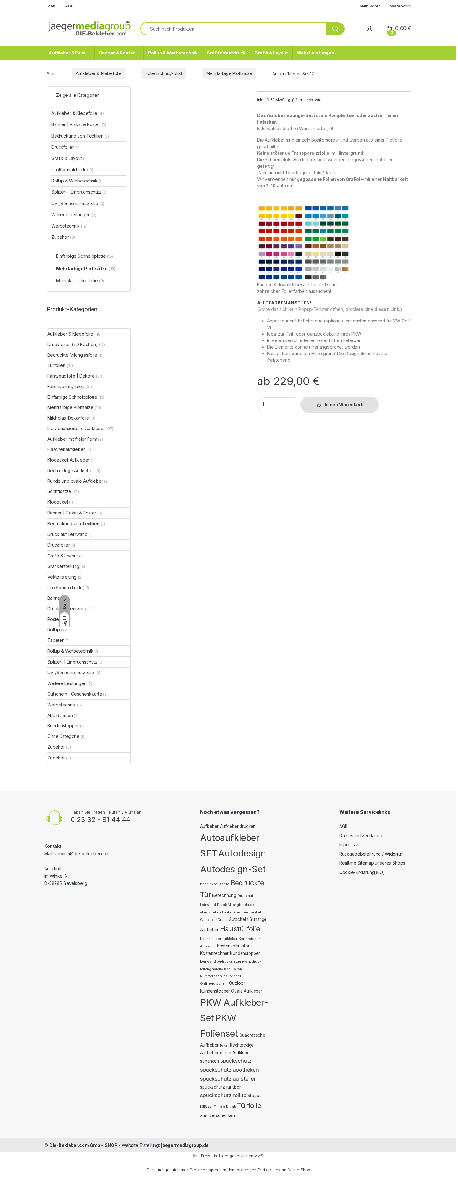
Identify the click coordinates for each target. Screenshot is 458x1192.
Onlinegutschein (214, 984)
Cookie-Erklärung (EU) (362, 872)
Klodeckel (57, 501)
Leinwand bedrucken (217, 962)
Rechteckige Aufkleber (70, 470)
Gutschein (238, 919)
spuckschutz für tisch (221, 1087)
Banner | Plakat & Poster (78, 124)
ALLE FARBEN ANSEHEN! (284, 302)
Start (51, 5)
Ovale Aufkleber (246, 990)
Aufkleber (209, 826)
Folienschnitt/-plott (164, 73)
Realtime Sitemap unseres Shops (372, 863)
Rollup (53, 629)
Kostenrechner (214, 953)
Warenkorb (400, 5)
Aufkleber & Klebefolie (99, 73)
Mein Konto (370, 5)
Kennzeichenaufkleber (218, 939)
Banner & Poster (117, 52)
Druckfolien (66, 147)
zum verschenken (217, 1115)
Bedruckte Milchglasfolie (72, 355)
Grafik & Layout (271, 52)
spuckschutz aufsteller (228, 1079)
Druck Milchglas (230, 905)
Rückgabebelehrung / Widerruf (371, 853)
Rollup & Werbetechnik (173, 52)
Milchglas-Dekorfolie (80, 280)
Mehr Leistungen (315, 52)
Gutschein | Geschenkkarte (74, 694)
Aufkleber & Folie (67, 52)
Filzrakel (226, 912)
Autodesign (242, 853)
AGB (69, 5)
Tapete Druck (225, 1107)
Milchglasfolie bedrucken (221, 969)
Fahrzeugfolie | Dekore (71, 375)
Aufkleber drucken (238, 826)
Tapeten (55, 640)
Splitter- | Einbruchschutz (79, 192)
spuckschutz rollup (223, 1095)
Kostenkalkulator (233, 945)
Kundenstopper (63, 725)
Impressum (350, 844)
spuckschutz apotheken (229, 1070)
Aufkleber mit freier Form (72, 439)
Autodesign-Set (233, 869)
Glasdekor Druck (213, 920)
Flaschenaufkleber (66, 449)
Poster (53, 619)
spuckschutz (235, 1061)
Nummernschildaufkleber (220, 976)
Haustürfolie (240, 929)
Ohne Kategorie (63, 736)
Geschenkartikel (247, 912)
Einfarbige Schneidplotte (84, 256)
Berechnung (224, 895)
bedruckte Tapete (214, 884)
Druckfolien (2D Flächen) (72, 344)
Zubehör (63, 237)
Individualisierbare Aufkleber (76, 428)
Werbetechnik (69, 225)
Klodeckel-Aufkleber (68, 459)
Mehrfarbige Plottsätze (229, 73)
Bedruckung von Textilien (80, 135)
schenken (209, 1060)
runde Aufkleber (235, 1052)
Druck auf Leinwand (67, 534)
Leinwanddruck (248, 962)
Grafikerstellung (63, 566)
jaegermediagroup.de (184, 1145)
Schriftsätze (59, 491)
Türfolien (56, 365)
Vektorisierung (62, 577)
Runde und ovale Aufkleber (75, 481)
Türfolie (249, 1105)
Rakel (224, 1046)
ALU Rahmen (60, 715)
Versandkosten (310, 99)
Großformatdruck (226, 52)
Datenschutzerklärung (361, 835)
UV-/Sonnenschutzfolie (77, 203)
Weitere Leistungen (73, 214)
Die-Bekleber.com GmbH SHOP (83, 1145)
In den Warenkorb (344, 404)
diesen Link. (387, 309)
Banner (54, 598)
